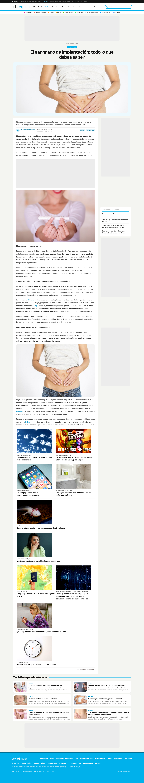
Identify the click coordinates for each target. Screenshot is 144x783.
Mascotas (58, 1)
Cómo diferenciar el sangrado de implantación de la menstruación (49, 713)
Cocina (40, 1)
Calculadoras (99, 7)
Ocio (74, 7)
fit (74, 766)
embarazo (20, 411)
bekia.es (15, 766)
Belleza (34, 1)
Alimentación (38, 7)
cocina (32, 766)
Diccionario (128, 758)
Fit (81, 1)
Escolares (62, 763)
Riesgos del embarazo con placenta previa (45, 685)
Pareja (52, 1)
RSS (53, 771)
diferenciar (32, 300)
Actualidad (23, 1)
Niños (43, 763)
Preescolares (52, 763)
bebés (27, 422)
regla (36, 306)
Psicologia (56, 7)
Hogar (77, 1)
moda (21, 766)
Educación (66, 7)
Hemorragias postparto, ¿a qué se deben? (105, 699)
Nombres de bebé (84, 7)
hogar (71, 766)
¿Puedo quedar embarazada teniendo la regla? (106, 685)
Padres (46, 1)
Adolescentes (88, 763)
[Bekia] (15, 2)
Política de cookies (43, 771)
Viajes (85, 1)
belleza (26, 766)
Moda (29, 1)
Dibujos (109, 758)
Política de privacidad (28, 771)
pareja (44, 766)
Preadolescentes (74, 763)
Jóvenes (98, 763)
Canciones (118, 758)
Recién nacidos (26, 763)
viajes (78, 766)
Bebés (36, 763)
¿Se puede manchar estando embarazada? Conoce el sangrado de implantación (108, 713)
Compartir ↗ (90, 130)
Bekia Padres (70, 43)
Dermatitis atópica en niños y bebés (43, 699)
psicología (63, 766)
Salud (64, 1)
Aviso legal (15, 771)
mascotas (50, 766)
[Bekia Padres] (21, 7)
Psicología (70, 1)
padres (38, 766)
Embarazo (15, 763)
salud (57, 766)
